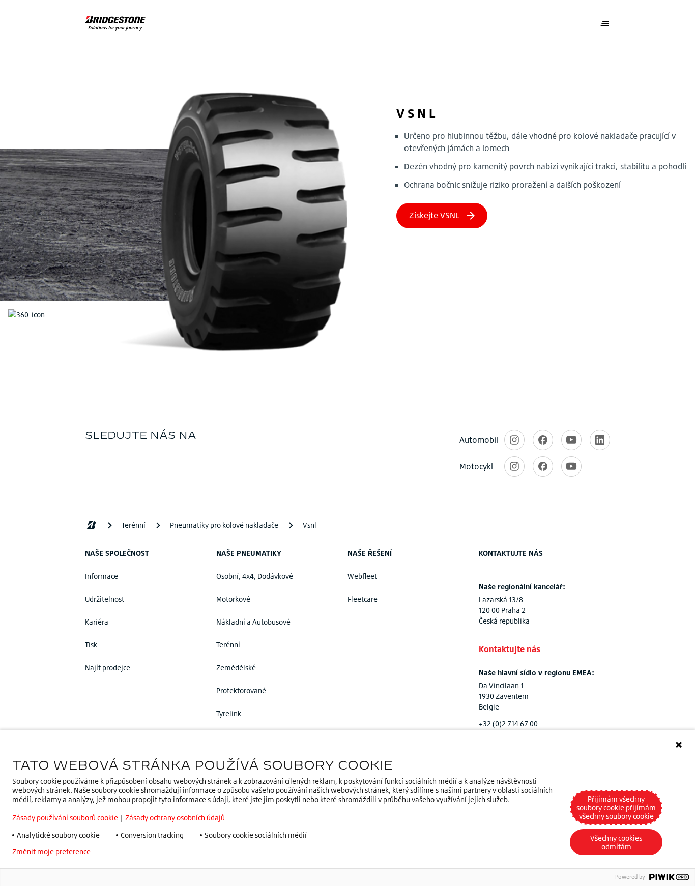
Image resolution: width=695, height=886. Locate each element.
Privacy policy (128, 852)
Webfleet (362, 576)
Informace (101, 576)
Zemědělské (236, 667)
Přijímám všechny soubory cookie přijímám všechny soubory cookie (616, 807)
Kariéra (96, 621)
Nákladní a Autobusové (253, 621)
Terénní (228, 644)
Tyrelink (228, 713)
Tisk (91, 644)
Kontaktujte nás (509, 649)
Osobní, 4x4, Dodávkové (254, 576)
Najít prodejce (107, 667)
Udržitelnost (104, 599)
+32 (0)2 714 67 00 (508, 723)
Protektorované (241, 690)
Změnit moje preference (51, 852)
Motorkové (233, 599)
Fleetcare (362, 599)
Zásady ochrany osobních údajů (175, 817)
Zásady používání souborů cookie (65, 817)
